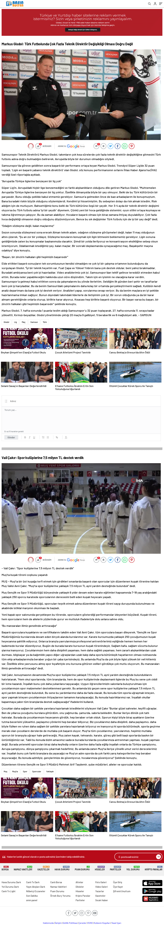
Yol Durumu (133, 868)
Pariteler (115, 868)
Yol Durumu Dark (10, 886)
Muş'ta (15, 771)
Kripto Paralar (153, 868)
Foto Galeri (101, 882)
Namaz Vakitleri (23, 868)
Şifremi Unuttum (121, 891)
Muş (5, 771)
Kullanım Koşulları (102, 923)
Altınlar (79, 882)
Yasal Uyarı (116, 923)
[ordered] (43, 437)
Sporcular (36, 771)
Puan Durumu (82, 868)
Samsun (34, 322)
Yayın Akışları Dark (35, 886)
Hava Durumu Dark (11, 882)
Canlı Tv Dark (33, 882)
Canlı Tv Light (9, 891)
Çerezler (82, 923)
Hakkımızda (48, 923)
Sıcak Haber (101, 900)
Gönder (11, 437)
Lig (15, 322)
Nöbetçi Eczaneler (35, 891)
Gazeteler (43, 868)
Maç (23, 322)
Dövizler (80, 886)
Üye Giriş (117, 882)
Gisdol (6, 322)
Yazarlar (99, 891)
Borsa (5, 868)
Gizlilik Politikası (70, 923)
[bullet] (47, 437)
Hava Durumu (62, 868)
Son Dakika (32, 895)
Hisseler (100, 868)
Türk (45, 322)
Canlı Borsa (56, 882)
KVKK (90, 923)
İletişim (58, 923)
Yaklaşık (50, 771)
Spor (25, 771)
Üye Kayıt (118, 886)
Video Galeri (101, 886)
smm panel (31, 900)
